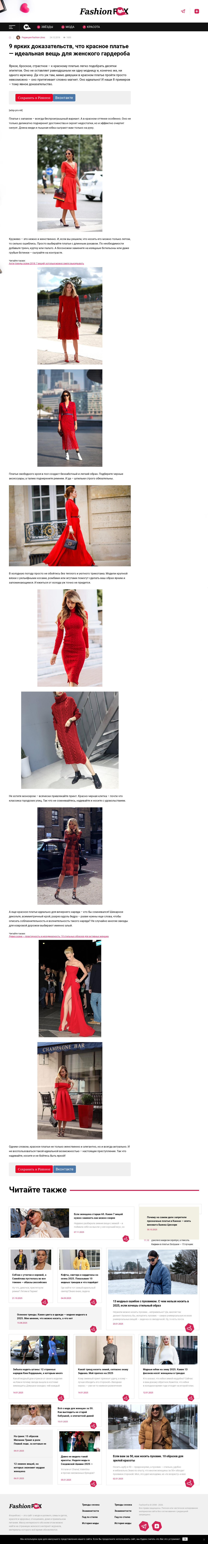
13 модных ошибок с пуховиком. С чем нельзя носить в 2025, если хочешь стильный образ (151, 1303)
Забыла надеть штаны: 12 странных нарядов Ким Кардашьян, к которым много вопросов (38, 1373)
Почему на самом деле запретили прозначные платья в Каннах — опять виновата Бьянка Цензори (169, 1221)
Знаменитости (90, 1510)
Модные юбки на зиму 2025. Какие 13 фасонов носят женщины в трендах (165, 1371)
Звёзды (47, 27)
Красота (93, 27)
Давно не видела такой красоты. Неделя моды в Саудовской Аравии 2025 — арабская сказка (77, 1462)
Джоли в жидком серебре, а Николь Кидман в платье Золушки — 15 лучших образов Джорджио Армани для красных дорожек (173, 1242)
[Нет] (204, 1539)
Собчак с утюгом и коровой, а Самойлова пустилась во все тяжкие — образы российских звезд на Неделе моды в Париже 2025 (29, 1282)
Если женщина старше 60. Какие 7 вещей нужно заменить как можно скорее (98, 1216)
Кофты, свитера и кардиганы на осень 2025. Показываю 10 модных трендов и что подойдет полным (79, 1280)
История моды (90, 1523)
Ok (185, 1539)
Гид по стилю (90, 1517)
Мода (70, 27)
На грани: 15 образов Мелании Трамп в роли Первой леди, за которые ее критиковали (30, 1442)
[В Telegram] (180, 11)
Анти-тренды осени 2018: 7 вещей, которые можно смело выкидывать (46, 263)
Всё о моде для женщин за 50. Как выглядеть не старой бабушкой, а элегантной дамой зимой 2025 (76, 1414)
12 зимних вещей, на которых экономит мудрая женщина (29, 1467)
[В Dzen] (194, 11)
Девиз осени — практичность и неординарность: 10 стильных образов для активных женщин (59, 936)
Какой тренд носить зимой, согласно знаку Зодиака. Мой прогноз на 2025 (103, 1371)
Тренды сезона (90, 1504)
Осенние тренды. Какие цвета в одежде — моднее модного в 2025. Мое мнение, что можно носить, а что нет (52, 1316)
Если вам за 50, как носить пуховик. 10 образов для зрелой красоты (148, 1458)
